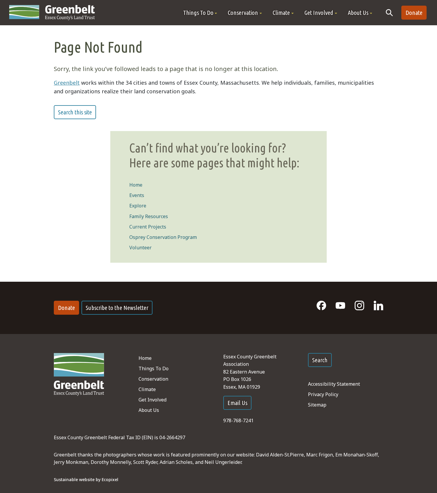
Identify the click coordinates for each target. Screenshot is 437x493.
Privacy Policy (323, 394)
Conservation (153, 379)
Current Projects (147, 226)
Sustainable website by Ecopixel (86, 479)
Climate (147, 389)
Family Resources (148, 216)
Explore (137, 205)
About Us (149, 410)
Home (135, 185)
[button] (200, 12)
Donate (413, 12)
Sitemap (317, 404)
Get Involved (152, 399)
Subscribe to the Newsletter (117, 307)
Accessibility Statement (334, 384)
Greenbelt (67, 82)
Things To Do (154, 368)
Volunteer (140, 247)
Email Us (237, 402)
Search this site (75, 112)
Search (320, 360)
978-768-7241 (238, 420)
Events (136, 195)
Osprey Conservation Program (163, 237)
